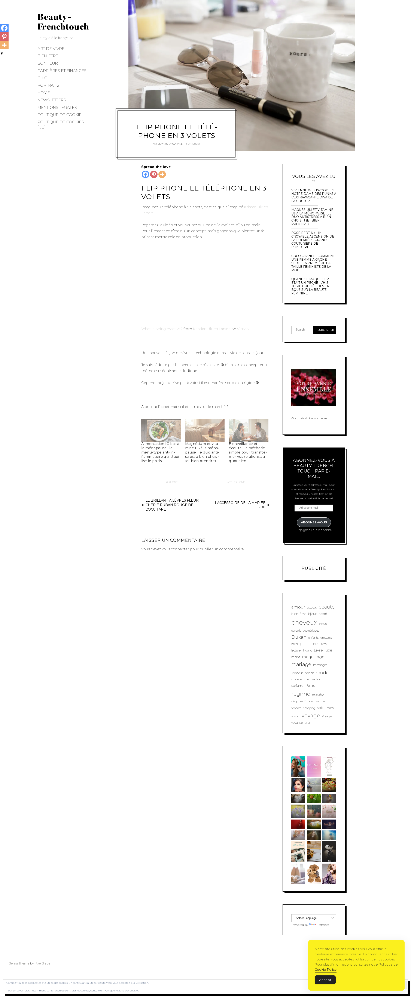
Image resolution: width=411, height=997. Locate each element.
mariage (301, 664)
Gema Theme (19, 963)
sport (295, 716)
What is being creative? (161, 329)
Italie (315, 644)
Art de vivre (50, 48)
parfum (316, 679)
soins (330, 708)
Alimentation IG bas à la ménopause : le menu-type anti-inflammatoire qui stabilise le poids (160, 452)
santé (320, 701)
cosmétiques (311, 630)
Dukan (298, 637)
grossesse (326, 637)
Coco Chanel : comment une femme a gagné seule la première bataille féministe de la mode (313, 263)
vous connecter (175, 549)
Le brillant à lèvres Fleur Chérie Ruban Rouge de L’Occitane (172, 504)
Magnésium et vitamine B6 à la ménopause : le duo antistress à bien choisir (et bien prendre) (202, 452)
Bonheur (47, 63)
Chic (42, 78)
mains (295, 657)
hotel (294, 643)
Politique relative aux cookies (121, 990)
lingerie (307, 650)
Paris (310, 685)
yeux (307, 722)
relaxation (319, 694)
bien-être (298, 614)
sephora (296, 708)
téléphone (237, 482)
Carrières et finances (61, 70)
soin (321, 707)
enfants (313, 638)
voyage (311, 715)
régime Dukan (302, 701)
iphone (173, 482)
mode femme (300, 679)
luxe (328, 650)
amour (298, 607)
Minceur (297, 673)
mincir (309, 673)
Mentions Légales (57, 107)
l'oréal (323, 643)
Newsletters (51, 100)
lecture (296, 650)
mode (322, 672)
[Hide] (1, 53)
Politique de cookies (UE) (60, 124)
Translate (323, 925)
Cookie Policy (326, 969)
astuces (312, 607)
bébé (323, 614)
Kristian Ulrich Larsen (212, 329)
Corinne (177, 143)
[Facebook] (145, 174)
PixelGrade (42, 963)
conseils (296, 630)
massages (320, 665)
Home (43, 92)
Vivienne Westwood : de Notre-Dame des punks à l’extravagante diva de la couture (313, 196)
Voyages (327, 716)
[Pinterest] (154, 174)
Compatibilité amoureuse (309, 418)
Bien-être (47, 56)
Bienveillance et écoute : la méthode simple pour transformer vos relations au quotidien (248, 452)
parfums (297, 686)
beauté (327, 607)
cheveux (304, 622)
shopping (309, 708)
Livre (318, 650)
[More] (162, 174)
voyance (297, 723)
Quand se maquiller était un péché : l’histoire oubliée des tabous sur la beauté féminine (310, 286)
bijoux (312, 614)
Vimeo (243, 329)
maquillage (313, 656)
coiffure (323, 623)
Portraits (48, 85)
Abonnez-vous (314, 522)
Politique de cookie (59, 114)
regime (300, 693)
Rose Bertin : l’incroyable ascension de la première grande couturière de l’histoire (312, 240)
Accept (325, 980)
